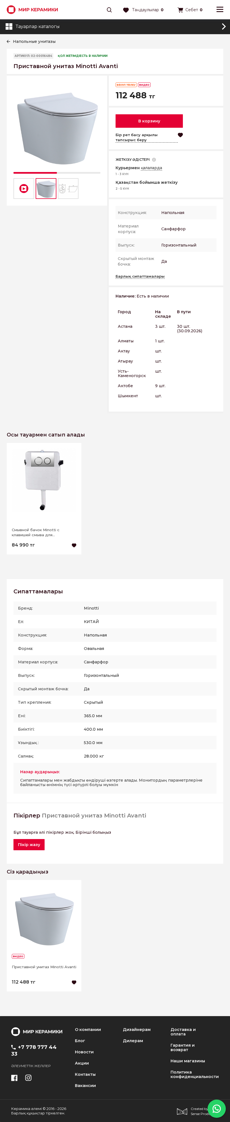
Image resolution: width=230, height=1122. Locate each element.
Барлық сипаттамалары (140, 276)
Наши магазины (188, 1061)
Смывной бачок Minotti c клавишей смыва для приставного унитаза (35, 532)
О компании (88, 1029)
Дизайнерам (137, 1029)
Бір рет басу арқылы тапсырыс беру (137, 137)
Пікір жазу (29, 844)
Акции (82, 1063)
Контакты (85, 1074)
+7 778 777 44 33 (34, 1050)
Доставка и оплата (183, 1031)
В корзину (149, 121)
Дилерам (133, 1041)
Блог (80, 1041)
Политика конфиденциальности (195, 1074)
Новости (84, 1052)
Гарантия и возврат (183, 1047)
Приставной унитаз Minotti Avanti (44, 967)
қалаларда (151, 167)
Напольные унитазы (34, 41)
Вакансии (85, 1085)
